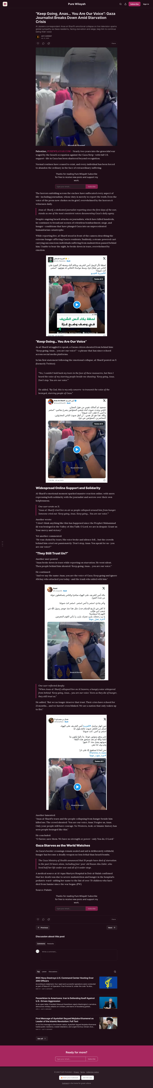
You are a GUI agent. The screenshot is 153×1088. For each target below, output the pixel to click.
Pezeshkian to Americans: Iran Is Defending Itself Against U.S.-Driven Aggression (65, 999)
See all (40, 1038)
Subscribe (134, 4)
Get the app (87, 1078)
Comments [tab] (41, 944)
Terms (82, 1072)
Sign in (146, 4)
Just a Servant (46, 36)
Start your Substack (70, 1078)
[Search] (120, 4)
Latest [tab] (44, 972)
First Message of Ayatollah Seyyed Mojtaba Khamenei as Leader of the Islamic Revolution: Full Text (65, 1020)
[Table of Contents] (2, 544)
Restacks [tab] (50, 944)
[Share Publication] (125, 4)
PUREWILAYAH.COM (59, 151)
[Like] (38, 43)
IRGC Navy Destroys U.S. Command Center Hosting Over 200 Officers (65, 979)
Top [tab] (38, 972)
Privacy (76, 1072)
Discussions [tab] (53, 972)
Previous (44, 927)
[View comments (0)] (43, 43)
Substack (65, 1083)
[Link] (32, 341)
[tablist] (45, 943)
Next (110, 927)
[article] (76, 985)
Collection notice (92, 1072)
